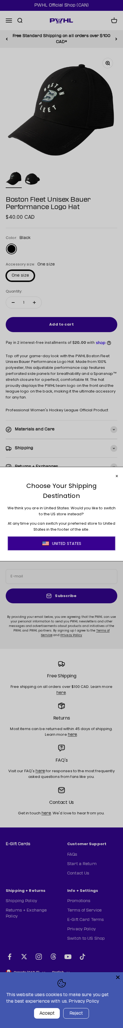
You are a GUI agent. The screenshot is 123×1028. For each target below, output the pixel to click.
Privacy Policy (84, 1001)
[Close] (118, 977)
